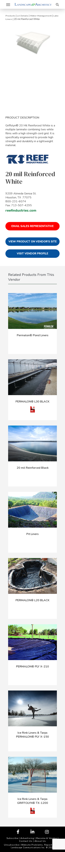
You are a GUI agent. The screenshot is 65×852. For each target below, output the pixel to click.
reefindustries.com (20, 210)
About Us (40, 841)
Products (10, 15)
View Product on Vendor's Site (32, 241)
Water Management (41, 15)
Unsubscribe (11, 844)
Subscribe (12, 838)
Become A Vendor (46, 838)
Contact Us (25, 841)
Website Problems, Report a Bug (40, 844)
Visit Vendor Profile (32, 253)
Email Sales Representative (32, 226)
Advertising (27, 838)
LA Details (22, 15)
